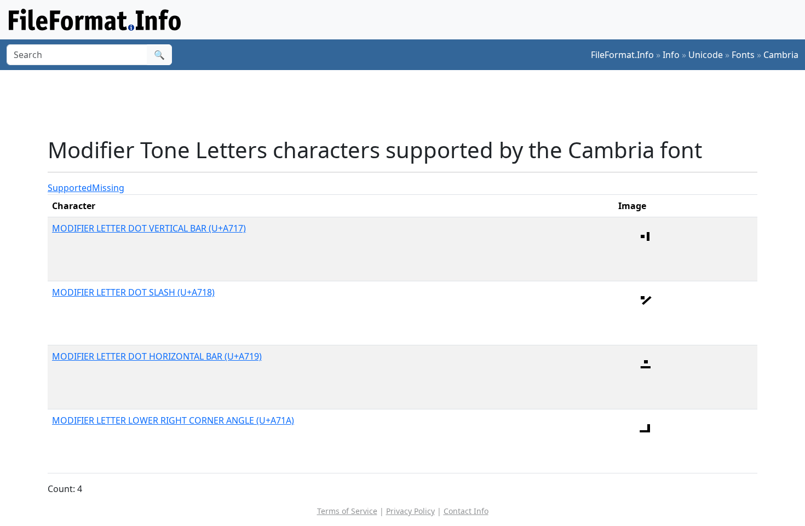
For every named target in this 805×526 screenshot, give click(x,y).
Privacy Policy (410, 511)
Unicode (705, 55)
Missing (108, 188)
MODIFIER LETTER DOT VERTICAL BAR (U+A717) (149, 228)
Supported (70, 188)
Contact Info (466, 511)
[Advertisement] (409, 103)
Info (671, 55)
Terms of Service (347, 511)
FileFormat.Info (622, 55)
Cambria (780, 55)
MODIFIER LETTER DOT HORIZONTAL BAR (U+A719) (157, 356)
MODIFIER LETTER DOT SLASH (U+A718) (133, 292)
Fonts (743, 55)
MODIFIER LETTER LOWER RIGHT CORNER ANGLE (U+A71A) (173, 420)
